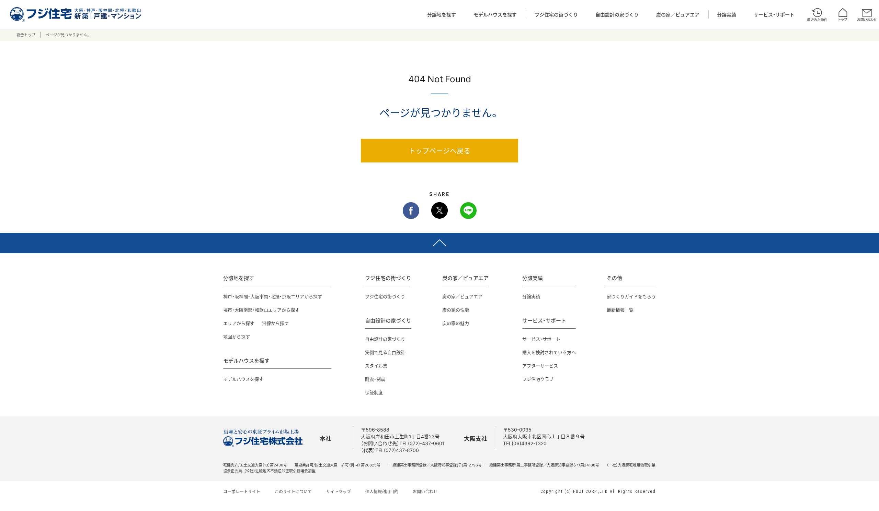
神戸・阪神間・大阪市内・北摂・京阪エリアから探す (272, 296)
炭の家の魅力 (455, 323)
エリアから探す (238, 323)
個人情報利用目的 (381, 491)
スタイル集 (376, 365)
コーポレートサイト (241, 491)
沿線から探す (275, 323)
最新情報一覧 (620, 309)
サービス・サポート (774, 14)
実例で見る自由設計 (385, 352)
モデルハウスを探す (495, 14)
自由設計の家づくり (617, 14)
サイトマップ (338, 491)
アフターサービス (540, 365)
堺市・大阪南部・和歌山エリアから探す (261, 309)
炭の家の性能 (455, 309)
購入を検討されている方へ (549, 352)
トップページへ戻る (439, 151)
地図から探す (236, 336)
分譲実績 (726, 14)
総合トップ (25, 35)
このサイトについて (293, 491)
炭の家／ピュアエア (677, 14)
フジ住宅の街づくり (556, 14)
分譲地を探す (441, 14)
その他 (614, 278)
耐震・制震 (375, 379)
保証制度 (374, 392)
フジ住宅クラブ (537, 379)
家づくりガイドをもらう (631, 296)
